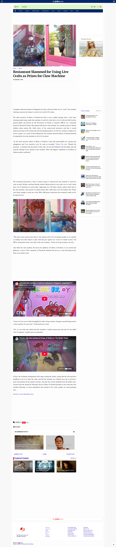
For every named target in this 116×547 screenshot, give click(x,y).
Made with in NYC (18, 544)
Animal (20, 10)
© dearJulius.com (22, 535)
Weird (77, 10)
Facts (53, 10)
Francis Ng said (61, 144)
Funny (59, 10)
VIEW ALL (98, 110)
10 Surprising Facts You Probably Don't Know (20, 469)
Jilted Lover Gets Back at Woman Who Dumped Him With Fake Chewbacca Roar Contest (93, 177)
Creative (27, 10)
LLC (20, 542)
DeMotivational (35, 10)
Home (14, 68)
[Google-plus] (94, 7)
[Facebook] (92, 7)
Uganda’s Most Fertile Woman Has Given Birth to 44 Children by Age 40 (59, 445)
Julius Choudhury (29, 544)
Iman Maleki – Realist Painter (66, 470)
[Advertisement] (44, 18)
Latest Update (85, 111)
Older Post (71, 454)
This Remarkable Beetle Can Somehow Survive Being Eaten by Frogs (93, 168)
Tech (72, 10)
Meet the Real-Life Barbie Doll (91, 51)
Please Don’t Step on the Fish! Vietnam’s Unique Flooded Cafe (28, 445)
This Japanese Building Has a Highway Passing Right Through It (93, 203)
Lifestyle (65, 10)
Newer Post (18, 454)
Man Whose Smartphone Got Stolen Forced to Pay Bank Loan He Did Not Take (93, 194)
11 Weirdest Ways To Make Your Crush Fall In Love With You (92, 139)
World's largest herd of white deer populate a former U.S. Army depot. (93, 212)
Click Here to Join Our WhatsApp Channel (23, 394)
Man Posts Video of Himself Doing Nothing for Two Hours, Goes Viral (93, 186)
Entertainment (45, 10)
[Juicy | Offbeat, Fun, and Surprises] (24, 7)
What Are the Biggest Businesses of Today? (42, 469)
